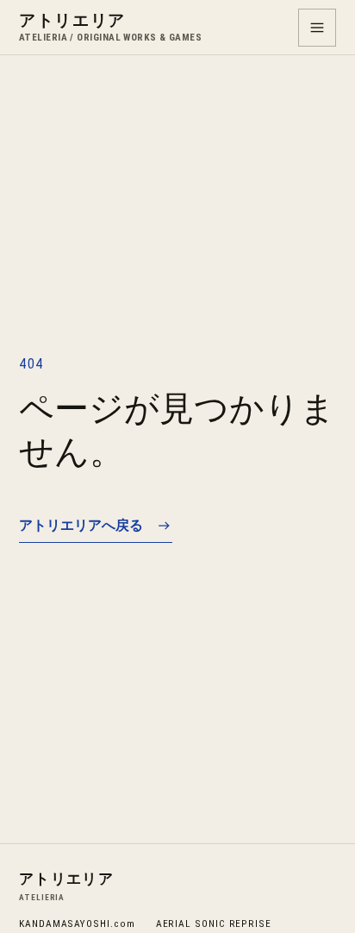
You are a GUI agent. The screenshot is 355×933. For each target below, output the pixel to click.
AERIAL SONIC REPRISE (213, 923)
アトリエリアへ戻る (81, 524)
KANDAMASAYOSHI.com (77, 923)
